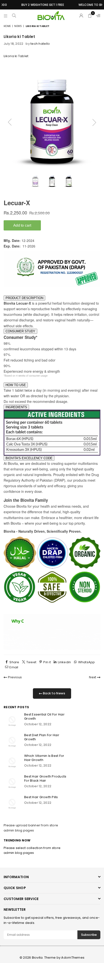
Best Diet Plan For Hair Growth (41, 737)
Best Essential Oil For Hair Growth (44, 716)
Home (7, 26)
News (18, 26)
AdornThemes (72, 957)
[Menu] (5, 15)
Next (93, 677)
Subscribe (89, 934)
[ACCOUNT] (81, 15)
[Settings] (97, 15)
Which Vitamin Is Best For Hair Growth (44, 758)
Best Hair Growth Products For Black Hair (45, 778)
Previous (14, 677)
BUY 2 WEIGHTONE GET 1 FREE (37, 5)
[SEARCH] (14, 15)
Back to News (53, 693)
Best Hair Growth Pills (41, 797)
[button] (90, 15)
